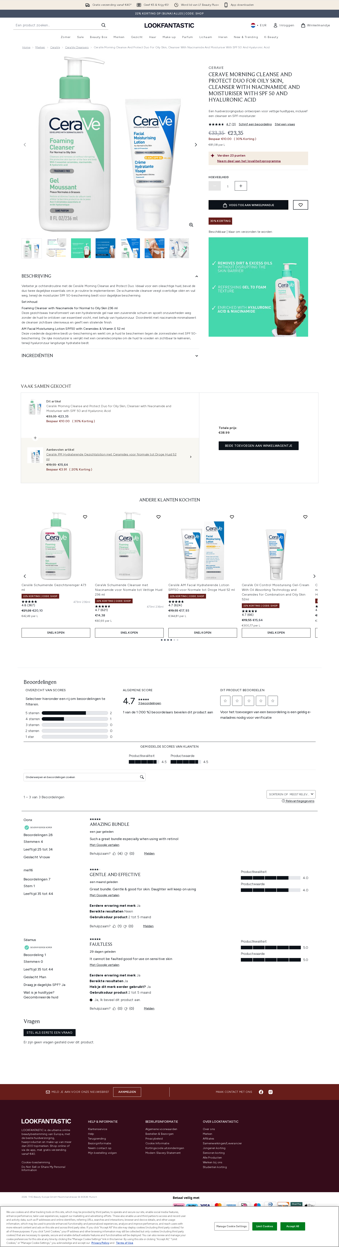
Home (26, 47)
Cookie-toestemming (36, 1162)
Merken (40, 47)
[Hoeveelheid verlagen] (215, 186)
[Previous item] (25, 576)
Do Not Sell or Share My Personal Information (43, 1168)
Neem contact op (100, 1148)
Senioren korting (214, 1153)
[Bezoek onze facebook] (261, 1092)
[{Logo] (169, 25)
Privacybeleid (154, 1138)
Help (91, 1134)
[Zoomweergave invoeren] (191, 225)
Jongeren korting (214, 1148)
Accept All (292, 1226)
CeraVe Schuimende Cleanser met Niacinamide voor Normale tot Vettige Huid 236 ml (129, 589)
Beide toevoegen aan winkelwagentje (258, 446)
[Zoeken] (103, 25)
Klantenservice (97, 1129)
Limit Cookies (264, 1226)
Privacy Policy (100, 1242)
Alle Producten (212, 1157)
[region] (169, 1226)
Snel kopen (56, 632)
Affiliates (208, 1138)
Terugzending (97, 1138)
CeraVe (55, 47)
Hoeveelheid (219, 177)
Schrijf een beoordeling (255, 124)
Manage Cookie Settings (232, 1226)
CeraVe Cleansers (77, 47)
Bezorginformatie (99, 1143)
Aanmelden (127, 1092)
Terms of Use (124, 1242)
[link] (284, 25)
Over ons (209, 1129)
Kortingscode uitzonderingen (164, 1148)
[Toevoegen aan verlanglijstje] (300, 205)
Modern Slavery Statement (163, 1153)
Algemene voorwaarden (161, 1129)
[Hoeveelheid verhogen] (241, 186)
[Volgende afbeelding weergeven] (196, 145)
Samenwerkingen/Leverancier (222, 1143)
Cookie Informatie (157, 1143)
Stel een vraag (285, 124)
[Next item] (314, 576)
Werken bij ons (212, 1162)
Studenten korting (215, 1167)
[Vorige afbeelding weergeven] (25, 145)
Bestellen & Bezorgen (159, 1134)
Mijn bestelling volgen (102, 1153)
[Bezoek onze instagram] (270, 1092)
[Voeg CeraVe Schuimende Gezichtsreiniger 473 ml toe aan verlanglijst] (85, 517)
